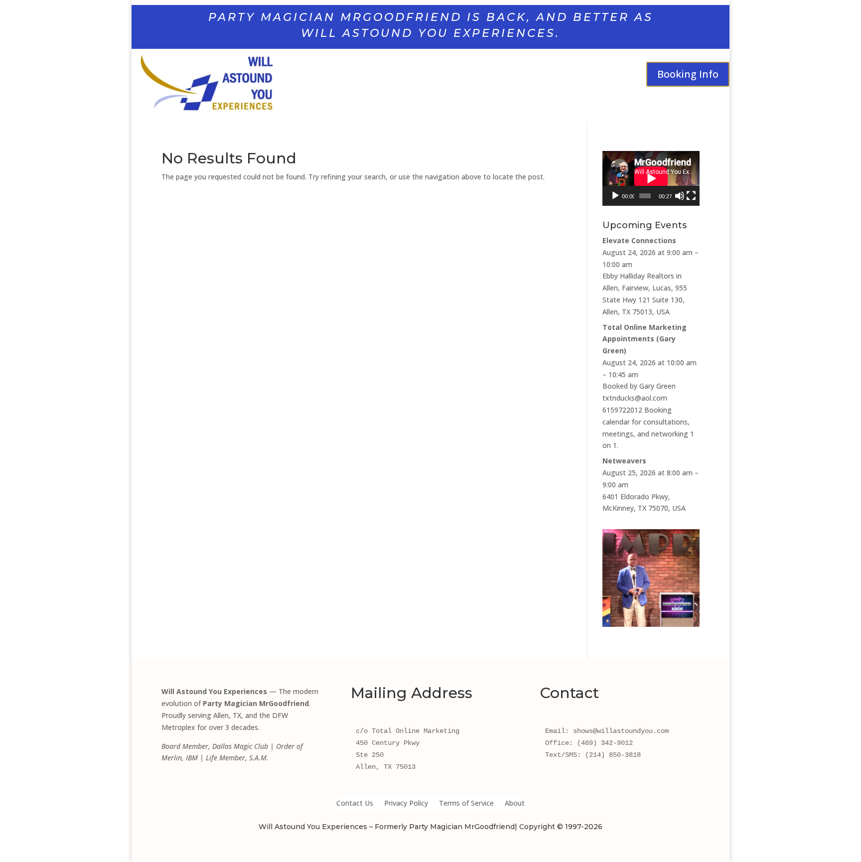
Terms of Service (466, 804)
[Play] (615, 196)
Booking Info (687, 74)
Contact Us (354, 804)
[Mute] (680, 196)
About (515, 804)
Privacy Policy (406, 804)
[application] (651, 178)
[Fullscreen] (691, 196)
